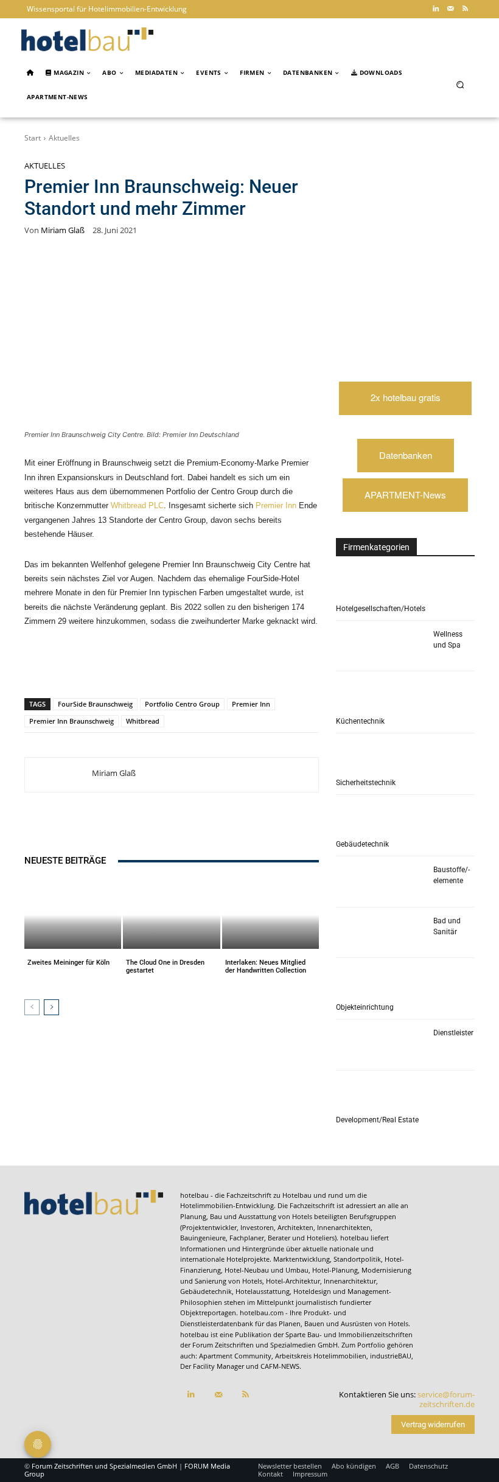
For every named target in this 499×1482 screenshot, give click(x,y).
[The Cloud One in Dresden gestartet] (171, 915)
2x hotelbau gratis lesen (406, 403)
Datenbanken (405, 455)
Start (32, 138)
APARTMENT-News (405, 494)
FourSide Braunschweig (95, 703)
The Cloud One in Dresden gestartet (165, 966)
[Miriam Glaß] (58, 775)
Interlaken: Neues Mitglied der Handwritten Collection (265, 966)
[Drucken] (251, 666)
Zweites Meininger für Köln (68, 962)
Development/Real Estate (377, 1120)
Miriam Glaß (63, 230)
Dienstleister (453, 1033)
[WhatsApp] (139, 666)
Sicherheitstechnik (366, 782)
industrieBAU (390, 1355)
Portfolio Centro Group (182, 703)
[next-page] (51, 1007)
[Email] (223, 666)
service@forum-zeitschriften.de (446, 1399)
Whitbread (142, 720)
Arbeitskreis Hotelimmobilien (320, 1355)
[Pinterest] (111, 666)
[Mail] (450, 9)
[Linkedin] (435, 9)
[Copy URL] (195, 666)
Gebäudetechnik (362, 844)
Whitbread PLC (137, 505)
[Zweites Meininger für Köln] (72, 915)
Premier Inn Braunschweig (71, 720)
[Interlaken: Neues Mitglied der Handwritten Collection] (270, 915)
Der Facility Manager (212, 1366)
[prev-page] (32, 1007)
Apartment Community (235, 1355)
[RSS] (465, 9)
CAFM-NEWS (279, 1366)
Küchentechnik (360, 721)
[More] (279, 666)
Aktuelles (64, 138)
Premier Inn (276, 505)
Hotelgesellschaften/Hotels (380, 608)
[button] (460, 85)
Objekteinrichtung (365, 1007)
